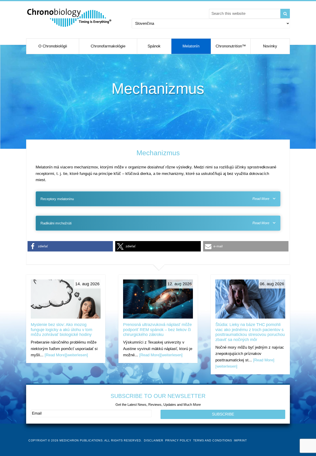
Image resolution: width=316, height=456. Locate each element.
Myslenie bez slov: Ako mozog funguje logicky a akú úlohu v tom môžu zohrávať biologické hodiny (61, 329)
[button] (70, 246)
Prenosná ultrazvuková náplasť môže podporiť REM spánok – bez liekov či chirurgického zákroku (157, 329)
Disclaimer (153, 440)
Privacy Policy (178, 440)
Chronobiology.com (69, 17)
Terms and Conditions (212, 440)
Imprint (240, 440)
